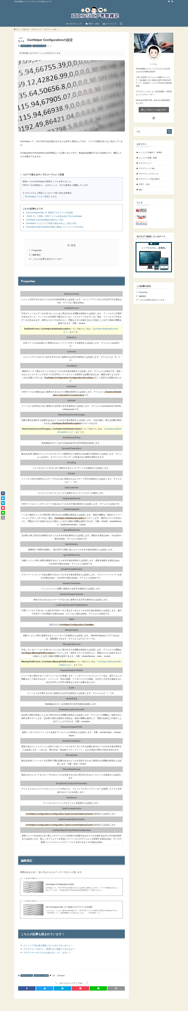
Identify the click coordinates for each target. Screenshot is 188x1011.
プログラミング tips (39, 46)
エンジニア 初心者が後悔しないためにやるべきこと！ (48, 945)
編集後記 (36, 254)
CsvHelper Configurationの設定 (60, 884)
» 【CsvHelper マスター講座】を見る (39, 196)
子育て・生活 (144, 184)
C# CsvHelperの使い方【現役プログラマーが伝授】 (50, 212)
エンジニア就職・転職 (148, 157)
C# (54, 975)
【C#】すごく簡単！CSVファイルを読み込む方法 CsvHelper (54, 216)
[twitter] (169, 1)
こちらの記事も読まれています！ (47, 258)
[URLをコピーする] (116, 988)
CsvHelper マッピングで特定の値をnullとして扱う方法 (51, 223)
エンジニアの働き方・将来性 (150, 152)
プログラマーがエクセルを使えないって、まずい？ (46, 952)
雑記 (140, 189)
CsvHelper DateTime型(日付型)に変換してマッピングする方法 (54, 226)
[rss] (172, 1)
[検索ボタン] (121, 24)
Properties (37, 250)
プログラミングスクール (148, 173)
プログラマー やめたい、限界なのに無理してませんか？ (49, 948)
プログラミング (26, 46)
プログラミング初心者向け (149, 179)
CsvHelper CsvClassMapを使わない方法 (44, 219)
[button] (27, 988)
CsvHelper (61, 975)
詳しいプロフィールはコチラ (153, 109)
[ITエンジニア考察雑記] (94, 12)
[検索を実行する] (169, 131)
